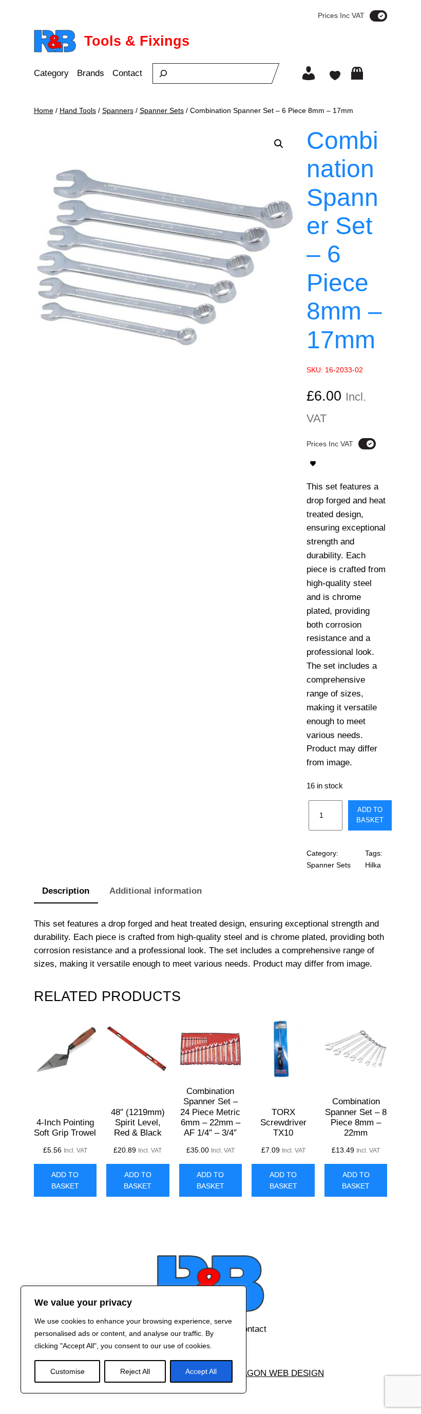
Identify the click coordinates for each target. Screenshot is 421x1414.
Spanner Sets (162, 110)
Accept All (201, 1371)
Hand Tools (78, 110)
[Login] (308, 73)
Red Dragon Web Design (266, 1373)
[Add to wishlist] (313, 463)
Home (43, 110)
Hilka (373, 865)
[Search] (163, 73)
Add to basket (370, 815)
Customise (67, 1371)
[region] (133, 1339)
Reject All (135, 1371)
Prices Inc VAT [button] (341, 15)
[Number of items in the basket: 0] (357, 73)
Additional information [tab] (155, 891)
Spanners (117, 110)
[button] (279, 144)
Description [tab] (65, 891)
